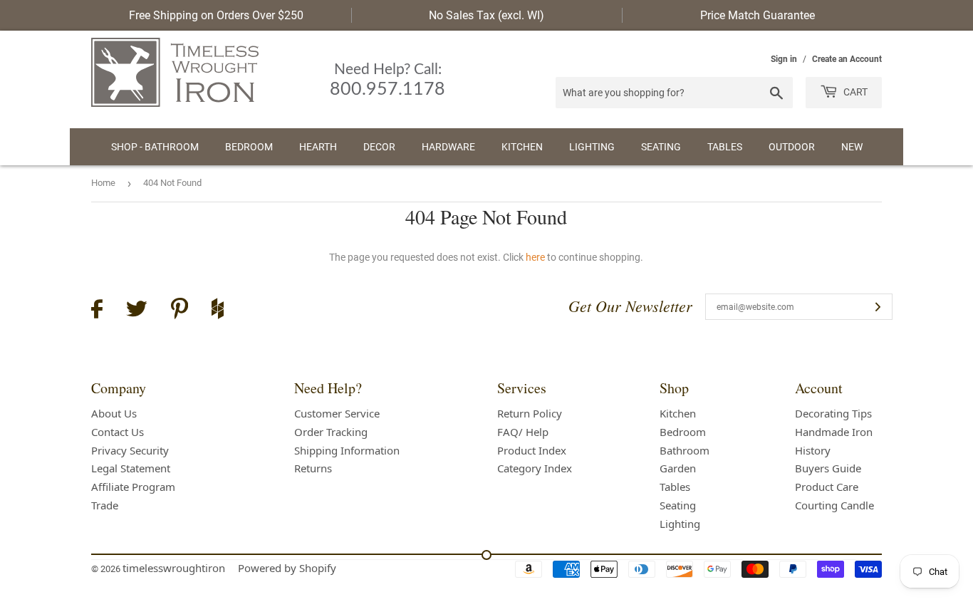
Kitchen (522, 146)
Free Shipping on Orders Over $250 (216, 15)
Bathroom (684, 450)
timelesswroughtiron (174, 568)
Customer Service (337, 413)
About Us (114, 413)
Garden (678, 468)
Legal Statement (130, 468)
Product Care (826, 486)
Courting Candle (834, 505)
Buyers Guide (828, 468)
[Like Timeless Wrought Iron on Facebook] (96, 311)
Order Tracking (331, 432)
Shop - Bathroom (155, 146)
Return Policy (529, 413)
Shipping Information (347, 450)
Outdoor (792, 146)
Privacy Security (130, 450)
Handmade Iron (834, 432)
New (852, 146)
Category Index (534, 468)
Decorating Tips (833, 413)
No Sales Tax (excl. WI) (486, 15)
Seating (661, 146)
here (535, 257)
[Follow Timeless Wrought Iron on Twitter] (136, 311)
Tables (724, 146)
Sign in (784, 59)
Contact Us (117, 432)
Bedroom (249, 146)
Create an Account (847, 59)
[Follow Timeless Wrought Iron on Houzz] (217, 311)
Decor (379, 146)
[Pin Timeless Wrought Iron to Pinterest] (179, 311)
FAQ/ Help (522, 432)
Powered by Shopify (287, 568)
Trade (104, 505)
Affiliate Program (133, 486)
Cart (854, 92)
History (813, 450)
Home (103, 182)
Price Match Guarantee (757, 15)
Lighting (592, 146)
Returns (313, 468)
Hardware (448, 146)
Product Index (531, 450)
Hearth (318, 146)
